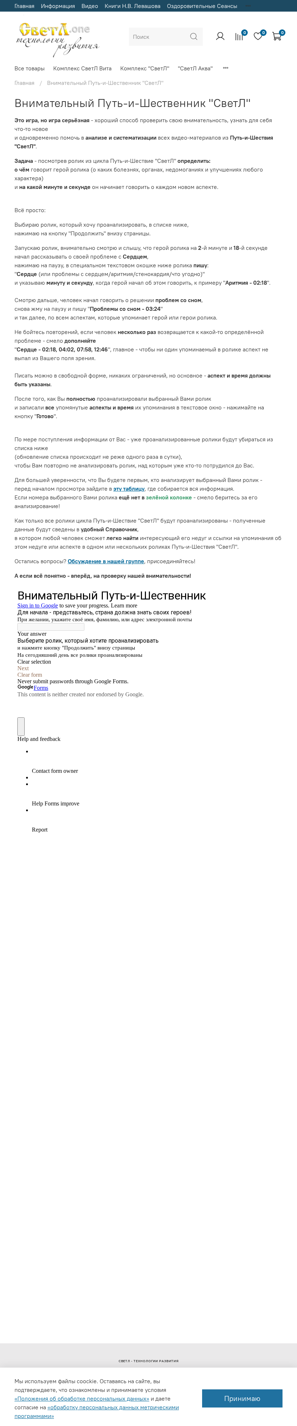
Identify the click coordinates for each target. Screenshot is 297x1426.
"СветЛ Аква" (195, 68)
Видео (89, 5)
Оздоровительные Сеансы (202, 5)
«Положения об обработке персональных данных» (81, 1398)
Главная (24, 5)
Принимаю (242, 1398)
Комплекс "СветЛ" (144, 68)
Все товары (29, 68)
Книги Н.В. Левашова (132, 5)
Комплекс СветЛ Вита (82, 68)
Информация (58, 5)
